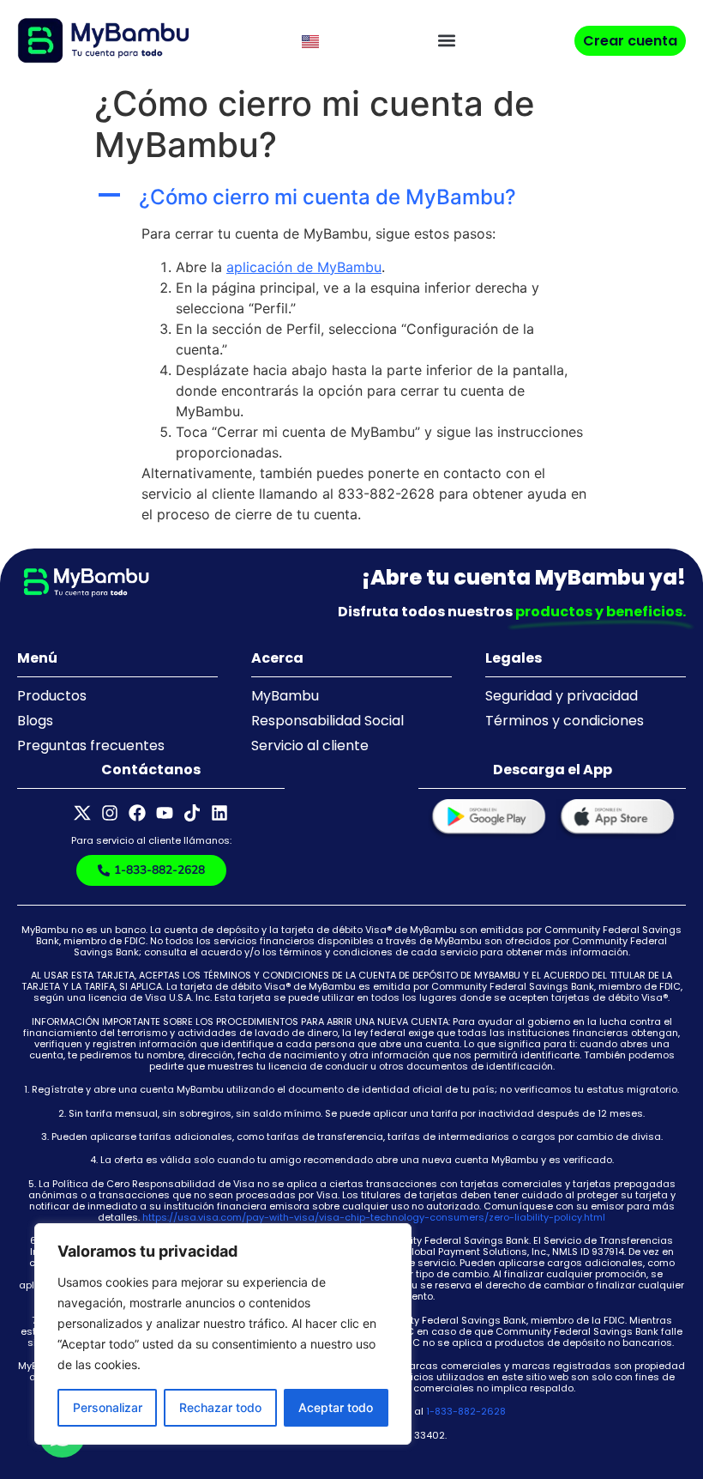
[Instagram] (109, 813)
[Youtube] (164, 813)
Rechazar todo (220, 1407)
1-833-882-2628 (466, 1411)
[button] (447, 41)
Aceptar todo (335, 1407)
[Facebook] (137, 813)
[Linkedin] (219, 813)
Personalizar (107, 1407)
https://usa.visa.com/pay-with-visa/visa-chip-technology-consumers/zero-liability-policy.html (373, 1217)
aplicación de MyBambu (304, 267)
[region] (223, 1334)
